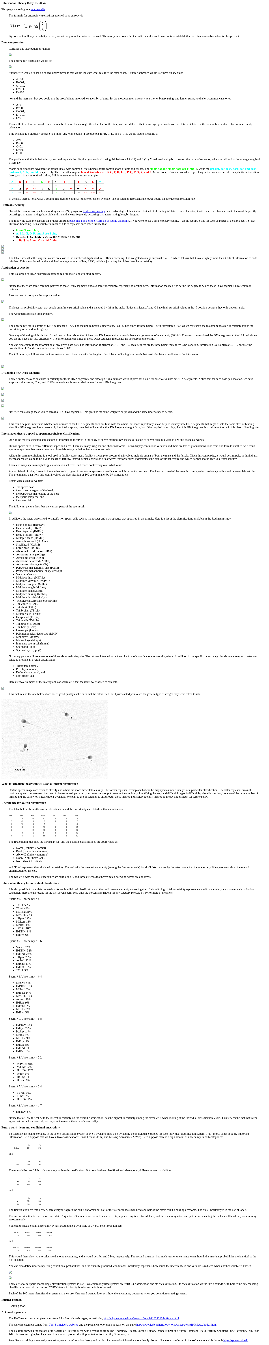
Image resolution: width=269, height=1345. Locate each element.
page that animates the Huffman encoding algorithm (99, 220)
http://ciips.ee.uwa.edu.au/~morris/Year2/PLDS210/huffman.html (141, 1318)
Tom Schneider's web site (63, 1324)
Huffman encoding (94, 211)
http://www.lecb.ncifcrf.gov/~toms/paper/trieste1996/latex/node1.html (176, 1324)
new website (38, 9)
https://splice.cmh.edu (235, 1340)
